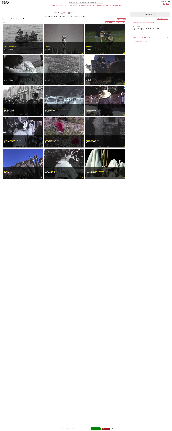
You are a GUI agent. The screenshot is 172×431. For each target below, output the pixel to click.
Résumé (141, 28)
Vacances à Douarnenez (11, 78)
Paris (46, 46)
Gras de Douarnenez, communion (95, 171)
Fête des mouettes (9, 109)
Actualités (68, 5)
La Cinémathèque (57, 5)
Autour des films (87, 5)
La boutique (99, 5)
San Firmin (89, 109)
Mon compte (117, 5)
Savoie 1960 (89, 78)
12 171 (166, 4)
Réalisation (149, 28)
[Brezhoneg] (169, 1)
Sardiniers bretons (9, 46)
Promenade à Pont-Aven (52, 78)
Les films (76, 5)
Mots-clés (135, 29)
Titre (134, 28)
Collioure (7, 171)
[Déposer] (164, 1)
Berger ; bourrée (91, 140)
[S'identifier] (165, 1)
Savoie (88, 46)
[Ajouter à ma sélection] (41, 53)
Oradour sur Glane (50, 140)
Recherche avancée (150, 42)
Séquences (157, 28)
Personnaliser (115, 428)
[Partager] (167, 1)
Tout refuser (105, 428)
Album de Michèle (50, 171)
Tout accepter (96, 428)
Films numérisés (48, 16)
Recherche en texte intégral (150, 23)
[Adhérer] (162, 1)
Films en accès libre (60, 16)
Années (143, 29)
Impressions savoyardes (11, 140)
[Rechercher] (102, 2)
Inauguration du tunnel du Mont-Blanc (56, 109)
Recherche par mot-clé (150, 37)
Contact (108, 5)
